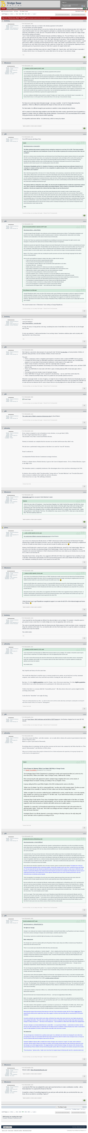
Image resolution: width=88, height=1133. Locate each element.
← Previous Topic (67, 1109)
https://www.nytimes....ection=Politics (32, 230)
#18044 (84, 221)
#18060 (84, 1082)
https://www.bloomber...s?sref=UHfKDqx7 (33, 842)
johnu (6, 527)
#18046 (84, 347)
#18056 (84, 733)
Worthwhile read (26, 497)
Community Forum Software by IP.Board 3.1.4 (76, 1130)
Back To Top (4, 1130)
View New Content (79, 11)
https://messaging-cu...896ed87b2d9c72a (33, 924)
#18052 (84, 568)
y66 (5, 134)
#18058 (84, 915)
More (25, 206)
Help (84, 6)
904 (26, 14)
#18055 (84, 714)
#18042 (84, 63)
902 (20, 14)
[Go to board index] (12, 4)
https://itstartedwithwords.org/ (39, 1070)
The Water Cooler (24, 11)
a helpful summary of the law (52, 978)
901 (17, 14)
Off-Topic (16, 11)
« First (11, 14)
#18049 (84, 428)
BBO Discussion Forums (7, 11)
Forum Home (10, 1130)
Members (9, 8)
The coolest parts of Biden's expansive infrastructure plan (36, 416)
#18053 (84, 615)
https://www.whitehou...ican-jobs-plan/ (31, 323)
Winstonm (7, 63)
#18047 (84, 394)
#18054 (84, 644)
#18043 (84, 134)
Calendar (15, 8)
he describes (64, 352)
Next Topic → (83, 1109)
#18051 (84, 527)
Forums (4, 8)
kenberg (7, 21)
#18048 (84, 411)
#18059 (84, 1065)
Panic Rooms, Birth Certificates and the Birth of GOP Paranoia (43, 719)
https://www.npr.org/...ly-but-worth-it (32, 146)
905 (29, 14)
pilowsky (7, 428)
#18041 (84, 20)
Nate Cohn (77, 1011)
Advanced (86, 9)
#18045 (84, 316)
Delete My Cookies (18, 1130)
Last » (34, 14)
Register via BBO (67, 5)
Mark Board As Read (27, 1130)
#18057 (84, 833)
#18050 (84, 492)
